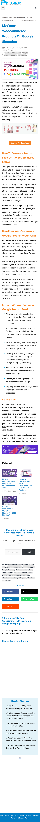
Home (4, 18)
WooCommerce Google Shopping (14, 578)
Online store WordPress (24, 570)
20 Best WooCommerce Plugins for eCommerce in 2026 (8, 483)
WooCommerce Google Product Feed (19, 179)
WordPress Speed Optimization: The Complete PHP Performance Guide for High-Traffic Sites (20, 716)
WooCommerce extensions (23, 572)
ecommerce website (14, 565)
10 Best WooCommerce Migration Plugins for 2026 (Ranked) (9, 511)
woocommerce (7, 572)
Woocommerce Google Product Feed (19, 240)
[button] (3, 8)
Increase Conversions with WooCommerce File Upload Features (25, 484)
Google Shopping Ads (14, 567)
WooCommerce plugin (12, 407)
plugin (20, 205)
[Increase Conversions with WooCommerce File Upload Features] (26, 473)
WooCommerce (10, 55)
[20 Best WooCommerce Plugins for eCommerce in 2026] (9, 473)
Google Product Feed (12, 53)
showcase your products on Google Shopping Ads (18, 423)
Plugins (21, 18)
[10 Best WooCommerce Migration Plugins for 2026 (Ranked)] (9, 500)
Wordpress (13, 18)
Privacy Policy (24, 818)
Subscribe (28, 552)
